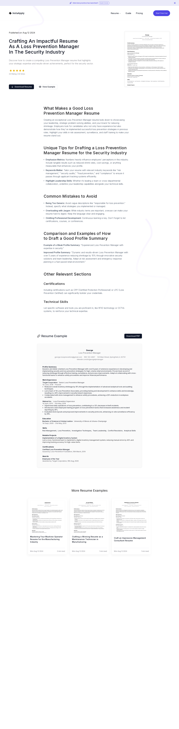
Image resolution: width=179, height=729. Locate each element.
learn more (104, 3)
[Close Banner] (174, 3)
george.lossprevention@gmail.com (68, 357)
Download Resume (23, 87)
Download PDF (133, 336)
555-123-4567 (89, 357)
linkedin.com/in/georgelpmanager (90, 359)
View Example (48, 87)
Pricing (139, 13)
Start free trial (161, 13)
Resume (115, 13)
